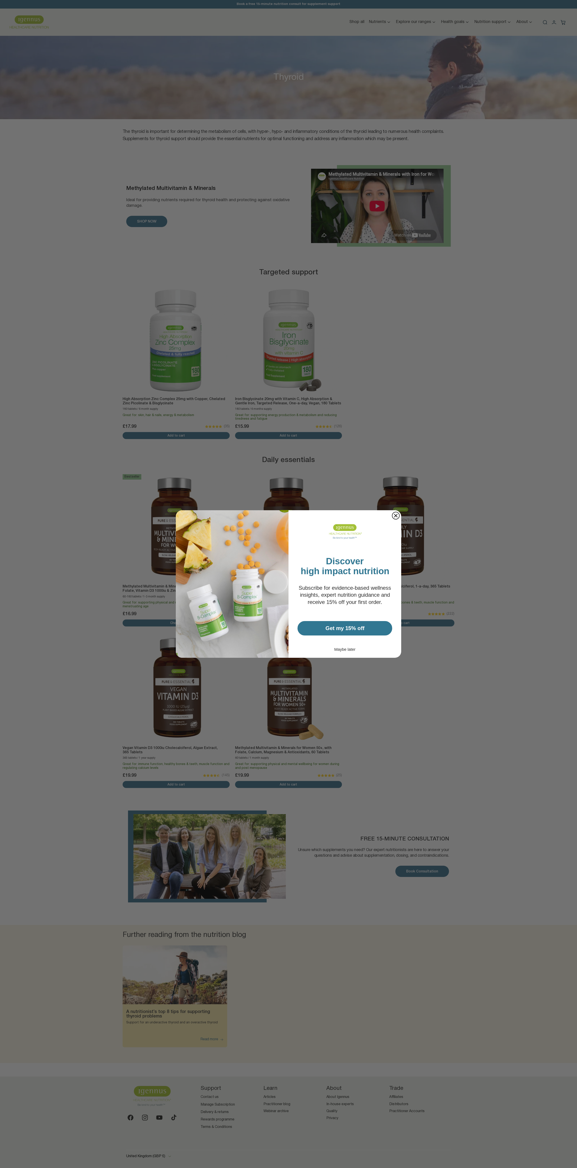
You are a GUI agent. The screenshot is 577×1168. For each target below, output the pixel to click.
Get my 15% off (344, 628)
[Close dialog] (395, 515)
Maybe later (344, 649)
